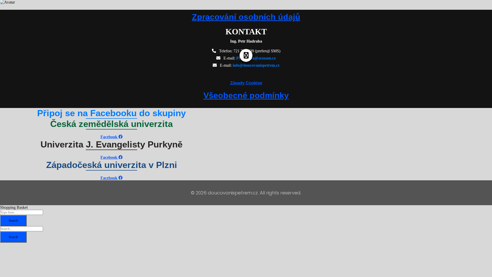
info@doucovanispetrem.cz (256, 65)
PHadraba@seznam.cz (256, 58)
